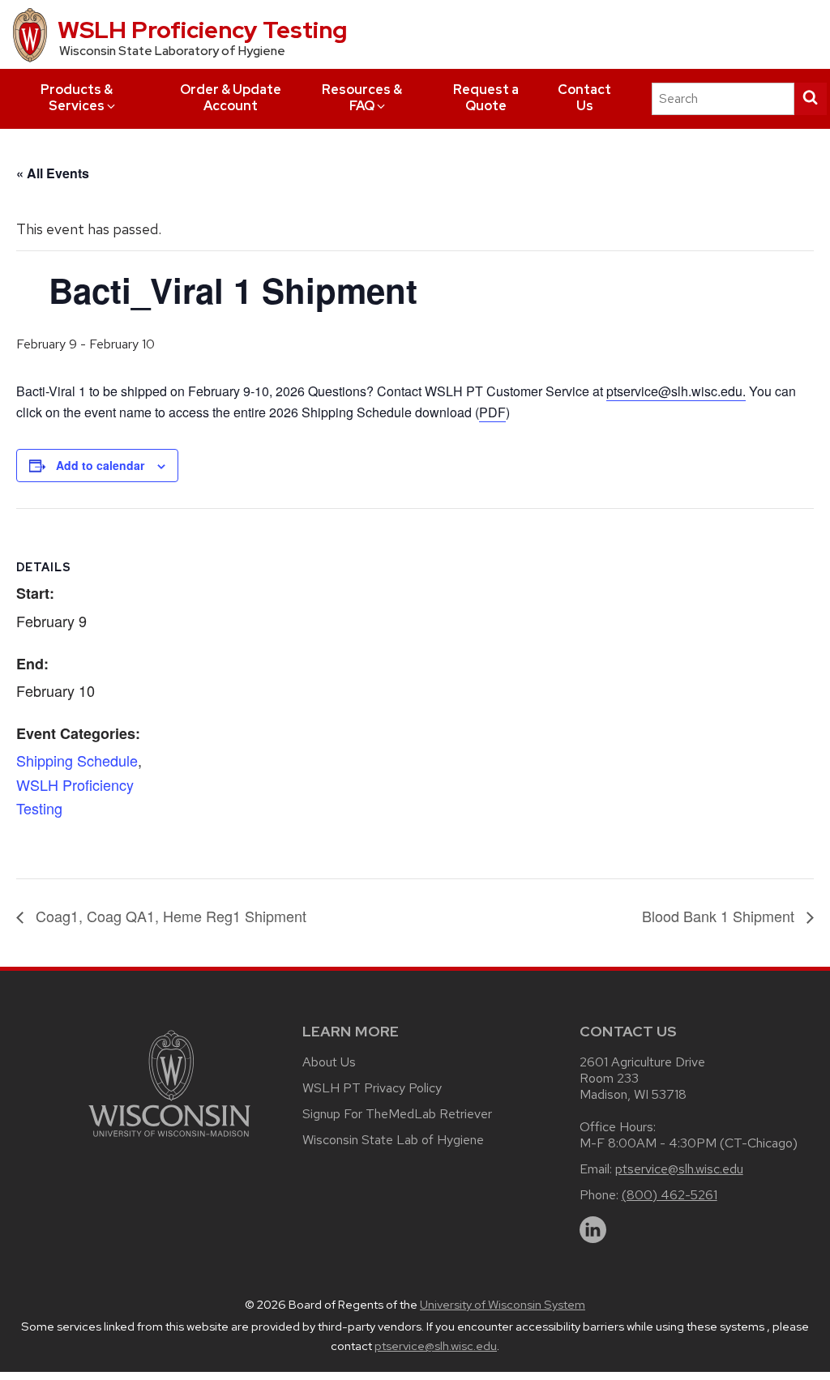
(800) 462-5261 (669, 1194)
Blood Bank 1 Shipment (720, 915)
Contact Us (584, 97)
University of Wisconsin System (502, 1305)
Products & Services (77, 97)
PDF (492, 412)
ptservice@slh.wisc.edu (679, 1168)
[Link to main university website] (169, 1139)
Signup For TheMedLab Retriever (397, 1113)
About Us (329, 1061)
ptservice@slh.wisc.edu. (676, 391)
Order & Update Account (230, 97)
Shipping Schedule (77, 760)
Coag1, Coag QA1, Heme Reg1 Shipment (169, 915)
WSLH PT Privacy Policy (372, 1087)
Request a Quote (486, 97)
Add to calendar (100, 465)
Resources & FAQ (362, 97)
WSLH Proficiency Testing (202, 30)
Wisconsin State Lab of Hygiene (393, 1139)
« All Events (52, 173)
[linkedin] (593, 1230)
